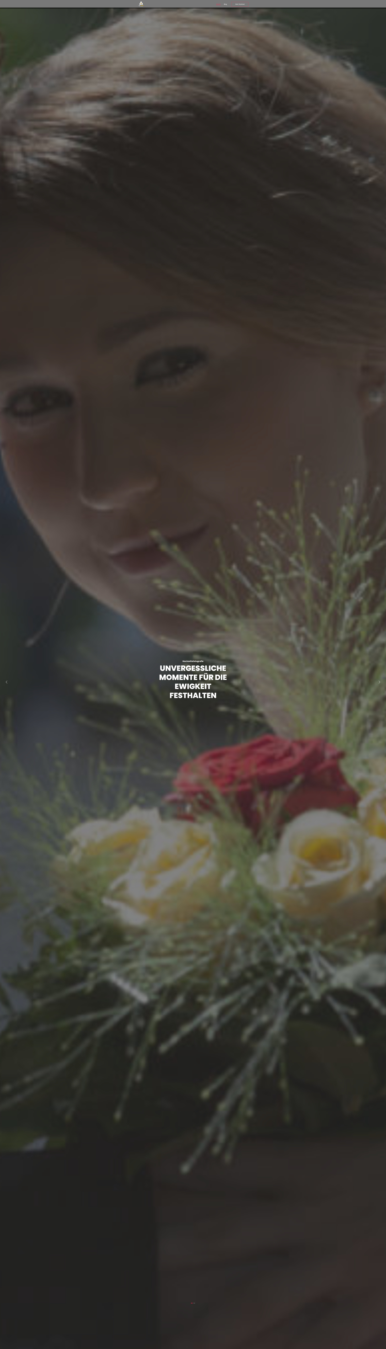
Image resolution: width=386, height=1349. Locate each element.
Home (218, 4)
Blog (225, 4)
